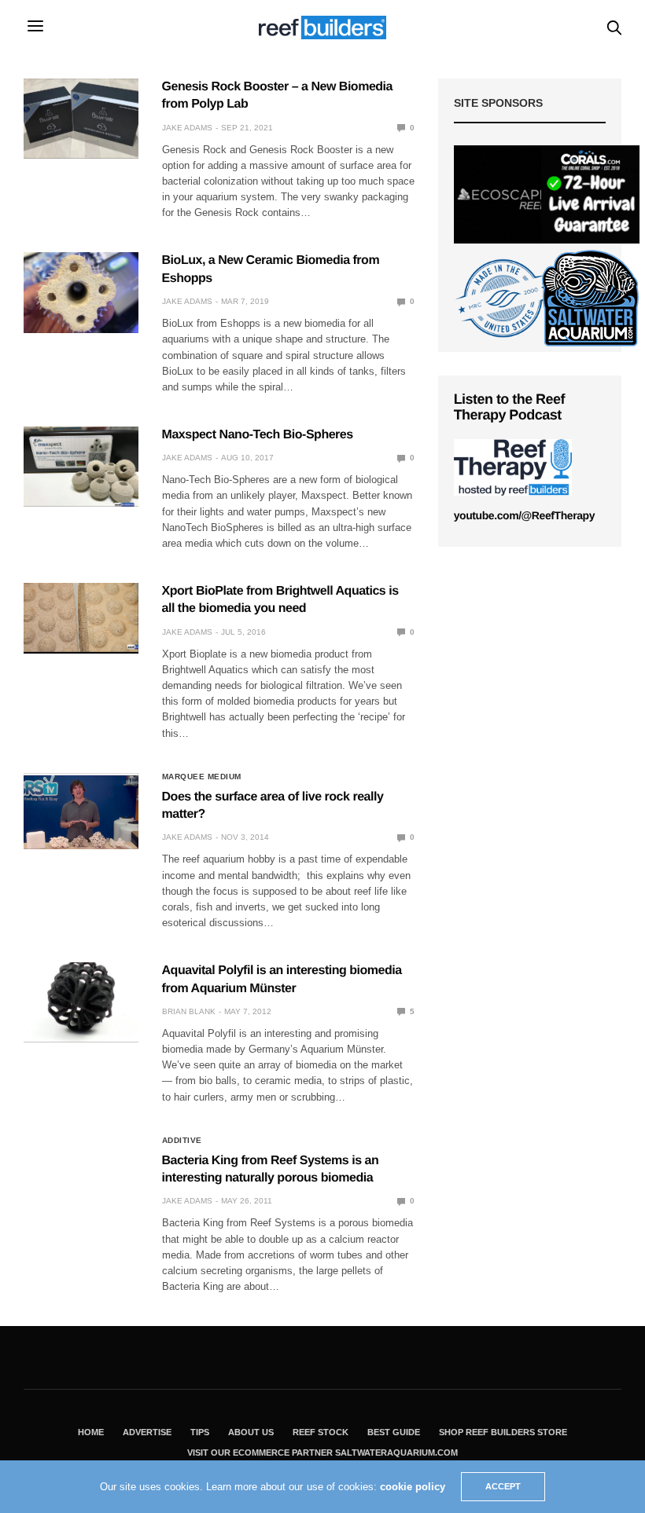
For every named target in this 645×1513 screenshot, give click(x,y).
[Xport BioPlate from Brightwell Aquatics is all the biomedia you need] (81, 617)
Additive (182, 1141)
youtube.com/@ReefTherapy (524, 515)
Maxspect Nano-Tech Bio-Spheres (257, 434)
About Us (251, 1432)
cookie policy (412, 1487)
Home (91, 1432)
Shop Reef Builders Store (503, 1432)
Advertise (147, 1432)
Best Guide (393, 1432)
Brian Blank (189, 1011)
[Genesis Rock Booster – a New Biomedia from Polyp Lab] (81, 119)
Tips (199, 1432)
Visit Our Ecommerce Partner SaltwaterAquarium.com (322, 1452)
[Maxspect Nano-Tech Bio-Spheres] (81, 467)
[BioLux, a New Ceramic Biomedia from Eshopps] (81, 292)
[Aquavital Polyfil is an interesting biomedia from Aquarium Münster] (81, 1002)
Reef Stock (320, 1432)
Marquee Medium (201, 777)
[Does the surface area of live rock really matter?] (81, 811)
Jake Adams (187, 127)
